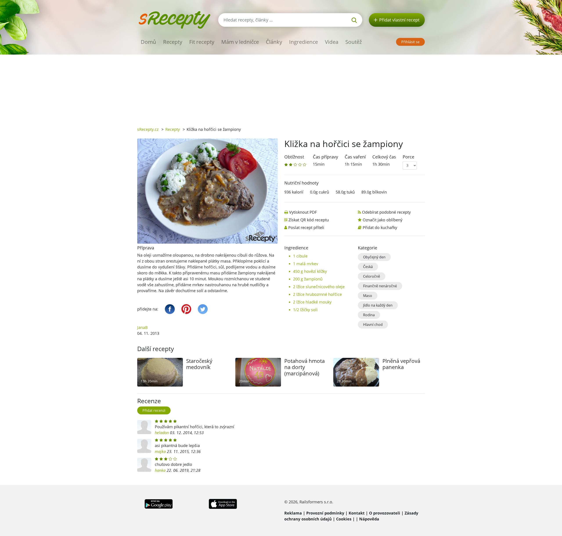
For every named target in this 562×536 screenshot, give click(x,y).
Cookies (343, 519)
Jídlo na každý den (378, 305)
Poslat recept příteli (306, 227)
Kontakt (357, 513)
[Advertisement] (281, 87)
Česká (368, 266)
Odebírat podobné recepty (386, 212)
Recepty (172, 41)
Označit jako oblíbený (382, 219)
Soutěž (353, 41)
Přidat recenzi (153, 410)
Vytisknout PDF (303, 212)
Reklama (293, 513)
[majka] (144, 446)
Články (274, 41)
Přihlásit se (410, 41)
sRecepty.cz (148, 129)
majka (160, 451)
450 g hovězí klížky (310, 271)
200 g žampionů (307, 279)
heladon (162, 432)
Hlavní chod (373, 324)
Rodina (369, 314)
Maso (367, 295)
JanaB (142, 327)
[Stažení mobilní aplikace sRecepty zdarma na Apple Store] (222, 503)
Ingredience (303, 41)
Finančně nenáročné (380, 286)
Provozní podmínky (325, 513)
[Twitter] (203, 309)
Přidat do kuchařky (380, 227)
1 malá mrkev (305, 263)
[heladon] (144, 427)
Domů (148, 41)
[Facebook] (170, 309)
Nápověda (369, 519)
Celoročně (371, 276)
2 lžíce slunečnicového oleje (319, 286)
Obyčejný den (374, 257)
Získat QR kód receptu (308, 219)
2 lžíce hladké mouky (312, 302)
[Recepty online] (174, 19)
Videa (331, 41)
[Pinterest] (186, 309)
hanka (160, 470)
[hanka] (144, 465)
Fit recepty (201, 41)
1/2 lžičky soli (305, 309)
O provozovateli (384, 513)
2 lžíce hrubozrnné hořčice (317, 294)
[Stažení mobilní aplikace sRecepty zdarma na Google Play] (158, 503)
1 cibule (300, 256)
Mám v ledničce (240, 41)
